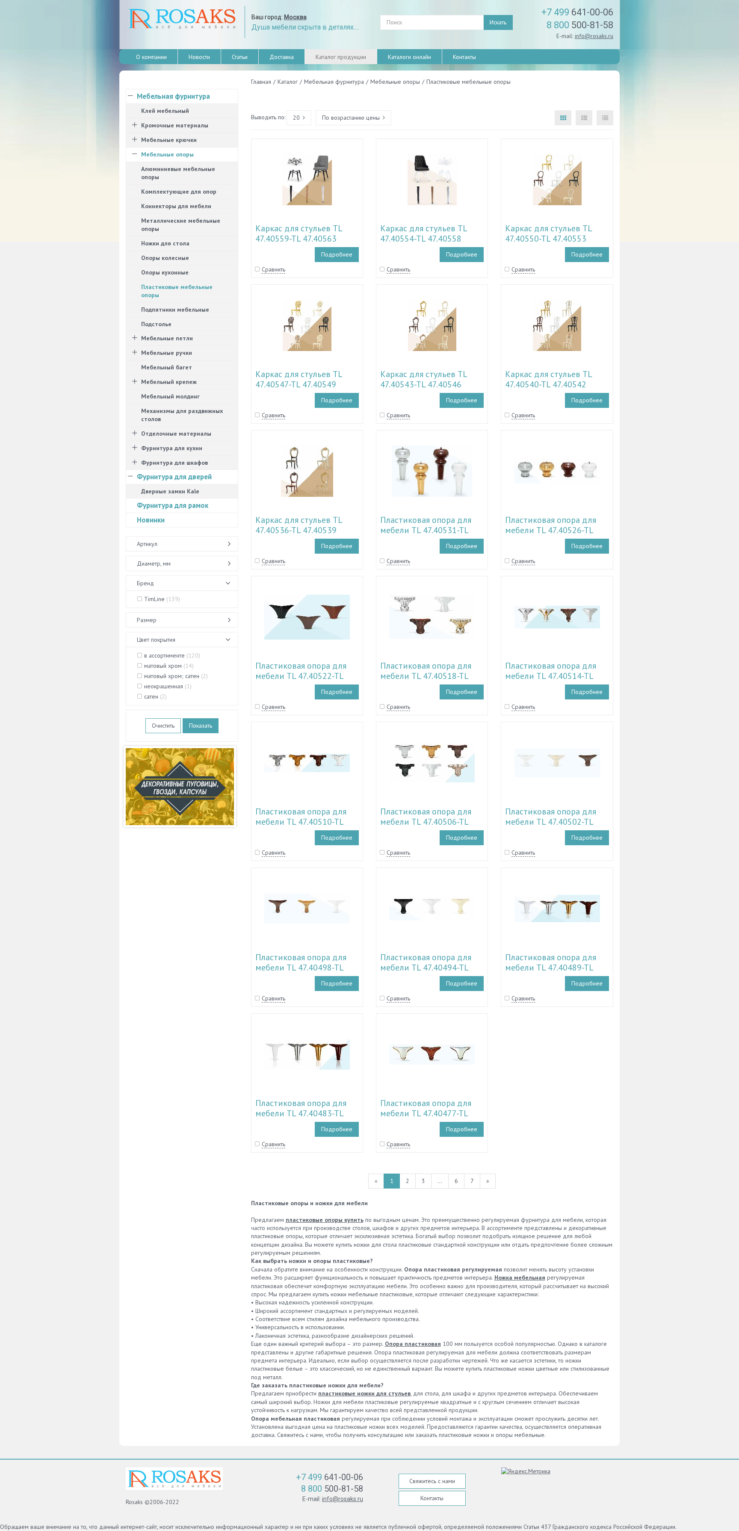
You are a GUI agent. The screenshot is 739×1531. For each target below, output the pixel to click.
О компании (151, 57)
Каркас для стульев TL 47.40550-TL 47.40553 (548, 233)
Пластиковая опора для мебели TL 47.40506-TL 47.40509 (425, 822)
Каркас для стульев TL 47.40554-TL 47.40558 (423, 233)
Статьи (240, 57)
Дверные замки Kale (170, 491)
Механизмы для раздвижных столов (182, 415)
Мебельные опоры (167, 154)
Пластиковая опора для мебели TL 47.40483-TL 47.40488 (300, 1113)
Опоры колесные (165, 258)
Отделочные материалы (176, 433)
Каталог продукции (341, 57)
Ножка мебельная (519, 1277)
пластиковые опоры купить (325, 1220)
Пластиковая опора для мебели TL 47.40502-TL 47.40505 (550, 822)
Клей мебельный (165, 111)
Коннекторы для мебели (176, 206)
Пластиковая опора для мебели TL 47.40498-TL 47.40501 (300, 967)
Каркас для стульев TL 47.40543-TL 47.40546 (423, 379)
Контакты (464, 57)
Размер (147, 620)
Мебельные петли (167, 338)
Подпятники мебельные (175, 309)
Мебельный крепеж (169, 382)
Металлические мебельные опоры (180, 225)
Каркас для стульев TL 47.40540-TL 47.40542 (548, 379)
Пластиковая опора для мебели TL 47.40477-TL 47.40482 (425, 1113)
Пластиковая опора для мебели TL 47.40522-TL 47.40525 (300, 676)
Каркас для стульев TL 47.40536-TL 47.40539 (298, 525)
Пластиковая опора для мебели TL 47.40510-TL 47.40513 (300, 822)
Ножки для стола (165, 243)
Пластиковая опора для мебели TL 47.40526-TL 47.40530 (550, 530)
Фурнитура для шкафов (174, 462)
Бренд (145, 583)
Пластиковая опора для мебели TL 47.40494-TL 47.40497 (425, 967)
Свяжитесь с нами (432, 1481)
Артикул (147, 544)
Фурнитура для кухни (171, 448)
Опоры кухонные (165, 272)
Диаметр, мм (154, 563)
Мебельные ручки (166, 353)
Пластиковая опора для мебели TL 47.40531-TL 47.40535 (425, 530)
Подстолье (156, 324)
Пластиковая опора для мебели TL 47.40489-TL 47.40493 (550, 967)
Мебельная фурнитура (173, 96)
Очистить (163, 725)
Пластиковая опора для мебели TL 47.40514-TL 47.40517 (550, 676)
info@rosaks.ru (594, 36)
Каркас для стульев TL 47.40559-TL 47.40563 (298, 233)
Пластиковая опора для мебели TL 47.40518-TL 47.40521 (425, 676)
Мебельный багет (166, 367)
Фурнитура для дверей (174, 476)
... (439, 1181)
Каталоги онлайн (409, 57)
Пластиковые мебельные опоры (177, 291)
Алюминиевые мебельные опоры (178, 173)
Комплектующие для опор (178, 191)
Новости (199, 57)
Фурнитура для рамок (172, 505)
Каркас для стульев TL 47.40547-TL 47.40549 (298, 379)
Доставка (281, 57)
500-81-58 (580, 25)
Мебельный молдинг (170, 396)
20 (296, 117)
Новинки (151, 520)
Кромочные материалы (174, 125)
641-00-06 (577, 12)
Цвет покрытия (156, 639)
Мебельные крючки (169, 140)
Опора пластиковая (413, 1344)
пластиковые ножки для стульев (364, 1393)
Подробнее (336, 254)
